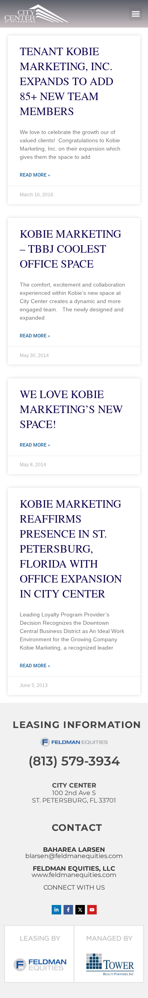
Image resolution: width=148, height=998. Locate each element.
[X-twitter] (80, 909)
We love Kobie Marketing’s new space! (71, 408)
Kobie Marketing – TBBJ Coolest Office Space (70, 248)
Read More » (35, 175)
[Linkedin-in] (56, 909)
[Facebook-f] (68, 909)
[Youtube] (92, 909)
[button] (135, 13)
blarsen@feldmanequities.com (74, 856)
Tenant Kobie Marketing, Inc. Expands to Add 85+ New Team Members (66, 80)
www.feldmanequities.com (74, 875)
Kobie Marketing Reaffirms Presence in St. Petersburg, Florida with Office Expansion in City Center (71, 548)
